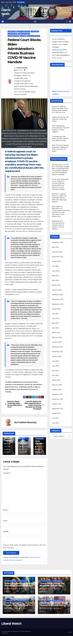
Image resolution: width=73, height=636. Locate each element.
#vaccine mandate (20, 94)
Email (5, 521)
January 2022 (57, 389)
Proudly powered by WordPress (10, 631)
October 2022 (56, 356)
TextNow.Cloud (57, 50)
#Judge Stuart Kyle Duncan (23, 83)
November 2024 (57, 257)
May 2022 (55, 370)
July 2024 (55, 266)
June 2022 (55, 366)
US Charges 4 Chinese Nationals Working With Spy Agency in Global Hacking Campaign (58, 185)
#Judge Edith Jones (21, 78)
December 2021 (57, 394)
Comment (7, 473)
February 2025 (57, 252)
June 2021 (55, 423)
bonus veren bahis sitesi (60, 179)
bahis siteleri (56, 206)
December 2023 (57, 295)
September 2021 (57, 408)
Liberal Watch (11, 623)
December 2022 (57, 347)
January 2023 (57, 342)
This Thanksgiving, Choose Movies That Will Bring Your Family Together (18, 605)
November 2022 (57, 351)
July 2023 (55, 314)
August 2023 (56, 309)
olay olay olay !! (57, 164)
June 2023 (55, 318)
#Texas (22, 89)
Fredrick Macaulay (22, 68)
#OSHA (16, 89)
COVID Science (35, 31)
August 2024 (56, 261)
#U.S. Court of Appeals (22, 92)
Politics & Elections (10, 580)
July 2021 (55, 418)
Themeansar (4, 633)
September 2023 (57, 304)
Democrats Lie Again (24, 33)
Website (5, 531)
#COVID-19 (26, 75)
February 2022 (57, 385)
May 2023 (55, 323)
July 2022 (55, 361)
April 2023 (55, 328)
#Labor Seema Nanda (21, 86)
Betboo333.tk (56, 221)
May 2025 (55, 247)
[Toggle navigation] (35, 21)
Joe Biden (23, 35)
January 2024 (57, 290)
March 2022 (56, 380)
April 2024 (55, 280)
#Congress (18, 75)
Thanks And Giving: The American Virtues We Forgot (60, 119)
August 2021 (56, 413)
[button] (67, 21)
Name (5, 510)
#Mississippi (34, 86)
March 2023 (56, 333)
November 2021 (57, 399)
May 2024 (55, 276)
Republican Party (22, 580)
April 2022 (55, 375)
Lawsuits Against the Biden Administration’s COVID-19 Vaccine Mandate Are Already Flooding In (33, 405)
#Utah (33, 92)
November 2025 (57, 242)
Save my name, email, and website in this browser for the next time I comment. (24, 546)
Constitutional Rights (23, 31)
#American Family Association (24, 73)
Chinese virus (11, 31)
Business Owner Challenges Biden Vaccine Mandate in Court (14, 404)
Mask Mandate (40, 438)
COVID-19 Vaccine (12, 33)
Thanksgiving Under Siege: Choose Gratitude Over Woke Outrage (60, 138)
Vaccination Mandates (33, 35)
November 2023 (57, 299)
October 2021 (56, 404)
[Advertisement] (62, 77)
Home (70, 632)
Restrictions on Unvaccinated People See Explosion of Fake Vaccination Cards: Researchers (61, 212)
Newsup (27, 631)
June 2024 (55, 271)
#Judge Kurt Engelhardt (22, 81)
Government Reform (13, 35)
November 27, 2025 (12, 588)
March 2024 (56, 285)
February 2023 (57, 337)
